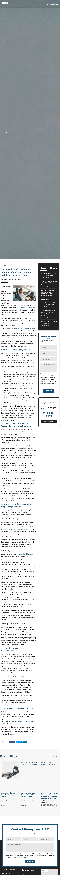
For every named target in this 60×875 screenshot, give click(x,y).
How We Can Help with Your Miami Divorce (48, 322)
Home (2, 264)
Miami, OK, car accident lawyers (24, 329)
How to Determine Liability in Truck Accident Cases (48, 303)
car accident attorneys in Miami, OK (21, 721)
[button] (12, 742)
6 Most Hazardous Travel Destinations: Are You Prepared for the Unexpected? (47, 313)
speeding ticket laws (26, 554)
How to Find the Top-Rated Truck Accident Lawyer (48, 274)
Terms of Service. (46, 387)
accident (11, 547)
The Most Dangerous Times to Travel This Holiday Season (48, 282)
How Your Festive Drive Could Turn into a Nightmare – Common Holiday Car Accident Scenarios (47, 294)
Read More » (3, 805)
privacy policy (50, 385)
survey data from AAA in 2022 (19, 446)
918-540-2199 (48, 414)
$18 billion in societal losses (26, 308)
